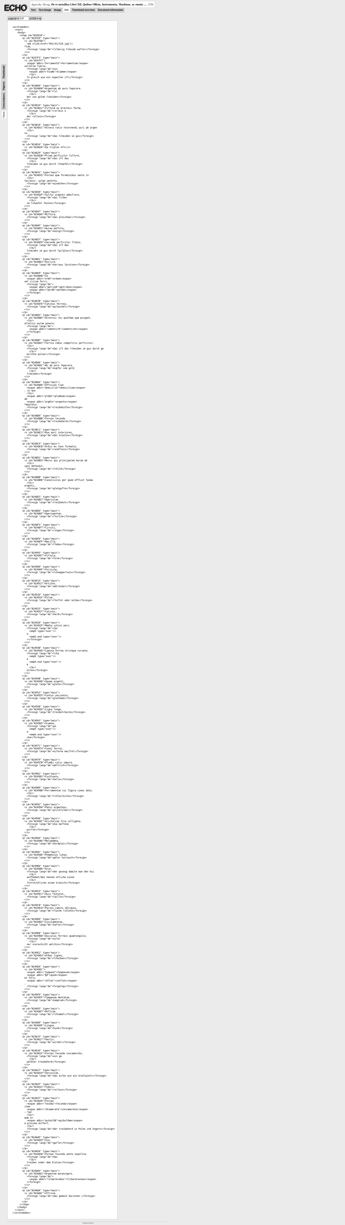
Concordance (3, 100)
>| (40, 18)
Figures (3, 86)
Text (33, 10)
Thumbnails (3, 72)
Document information (110, 10)
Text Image (45, 10)
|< (16, 18)
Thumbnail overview (83, 10)
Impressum (88, 1223)
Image (57, 10)
